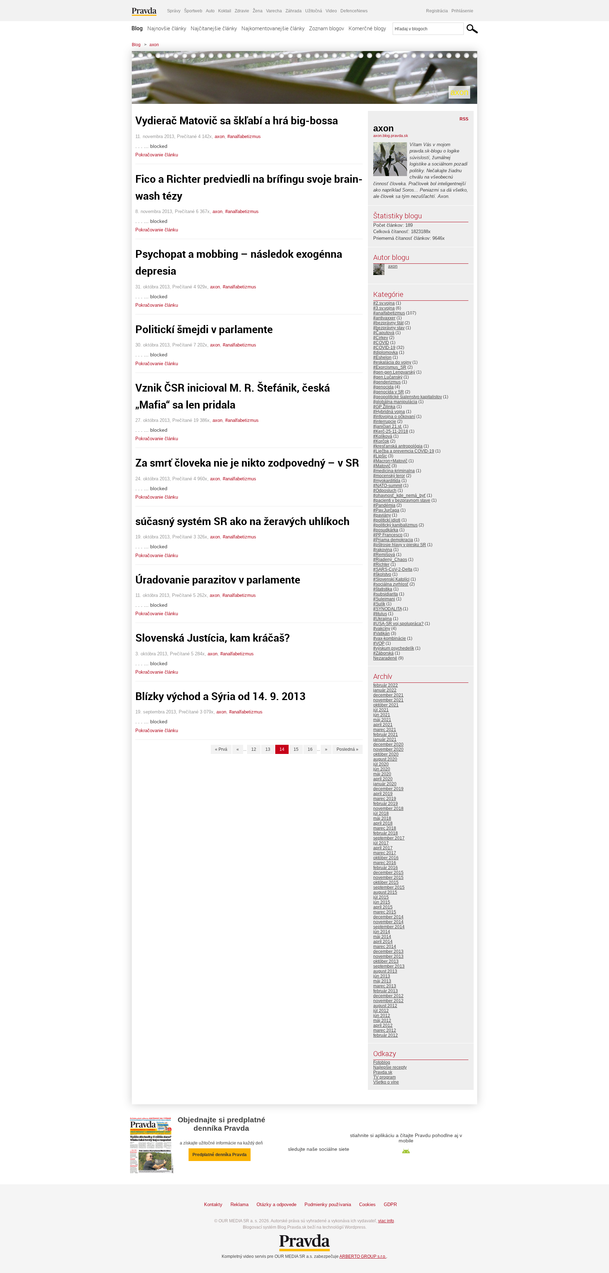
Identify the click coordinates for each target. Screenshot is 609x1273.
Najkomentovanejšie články (272, 28)
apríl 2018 (383, 823)
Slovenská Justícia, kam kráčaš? (212, 637)
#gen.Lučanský (387, 377)
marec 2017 (384, 852)
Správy (173, 10)
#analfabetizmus (244, 136)
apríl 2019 (383, 793)
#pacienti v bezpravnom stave (401, 500)
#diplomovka (385, 352)
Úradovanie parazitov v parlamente (217, 579)
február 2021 (385, 734)
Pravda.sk (382, 1072)
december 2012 (388, 995)
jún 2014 (381, 931)
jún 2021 (381, 714)
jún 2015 (381, 902)
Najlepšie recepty (390, 1067)
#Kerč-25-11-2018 (390, 431)
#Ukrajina (382, 618)
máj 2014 (382, 936)
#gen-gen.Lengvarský (394, 372)
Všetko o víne (386, 1082)
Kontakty (213, 1204)
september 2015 (389, 887)
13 (267, 749)
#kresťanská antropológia (398, 446)
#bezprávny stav (389, 327)
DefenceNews (354, 10)
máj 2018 (382, 818)
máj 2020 (382, 774)
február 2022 (385, 685)
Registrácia (437, 10)
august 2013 (385, 971)
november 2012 (388, 1000)
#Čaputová (383, 332)
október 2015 (386, 882)
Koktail (224, 10)
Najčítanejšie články (214, 28)
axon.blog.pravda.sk (390, 135)
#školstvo (382, 574)
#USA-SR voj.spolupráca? (398, 623)
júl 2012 (381, 1010)
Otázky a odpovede (276, 1204)
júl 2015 (381, 897)
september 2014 (389, 926)
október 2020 (386, 754)
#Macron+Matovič (390, 460)
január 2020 (384, 783)
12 (253, 749)
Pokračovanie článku (156, 154)
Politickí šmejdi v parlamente (204, 329)
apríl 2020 (383, 778)
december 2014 (388, 917)
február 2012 (385, 1035)
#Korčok (381, 441)
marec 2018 (384, 828)
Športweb (193, 10)
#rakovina (382, 549)
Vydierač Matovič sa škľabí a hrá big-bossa (236, 120)
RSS (464, 119)
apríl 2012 (383, 1025)
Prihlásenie (462, 10)
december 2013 (388, 951)
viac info (386, 1220)
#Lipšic (380, 456)
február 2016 (385, 867)
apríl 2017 (383, 847)
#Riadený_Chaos (390, 559)
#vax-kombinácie (389, 638)
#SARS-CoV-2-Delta (392, 569)
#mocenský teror (389, 475)
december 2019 (388, 788)
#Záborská (383, 653)
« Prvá (221, 749)
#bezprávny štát (388, 322)
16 (310, 749)
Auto (210, 10)
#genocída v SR (388, 391)
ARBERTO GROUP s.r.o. (362, 1256)
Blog (137, 28)
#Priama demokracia (393, 539)
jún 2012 (381, 1015)
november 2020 (388, 749)
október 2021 (386, 705)
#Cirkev (380, 337)
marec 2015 (384, 912)
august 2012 (385, 1005)
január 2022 (384, 690)
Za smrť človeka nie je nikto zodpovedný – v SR (247, 462)
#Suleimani (384, 599)
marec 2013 (384, 986)
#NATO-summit (387, 485)
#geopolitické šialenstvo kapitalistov (407, 396)
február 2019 (385, 803)
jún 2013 (381, 976)
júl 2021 (381, 709)
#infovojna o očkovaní (394, 416)
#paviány (382, 515)
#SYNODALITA (387, 608)
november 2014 (388, 921)
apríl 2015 (383, 907)
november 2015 (388, 877)
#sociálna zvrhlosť (390, 584)
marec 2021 (384, 729)
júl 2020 (381, 764)
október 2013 (386, 961)
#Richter (381, 564)
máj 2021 (382, 719)
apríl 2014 (383, 941)
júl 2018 (381, 813)
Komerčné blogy (367, 28)
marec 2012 (384, 1030)
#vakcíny (381, 628)
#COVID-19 (384, 347)
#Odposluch (384, 490)
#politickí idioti (386, 520)
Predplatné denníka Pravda (219, 1154)
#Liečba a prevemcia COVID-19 (403, 451)
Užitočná (313, 10)
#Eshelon (382, 357)
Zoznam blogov (326, 28)
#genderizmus (387, 382)
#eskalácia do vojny (392, 362)
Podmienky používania (327, 1204)
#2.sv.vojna (384, 303)
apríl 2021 (383, 724)
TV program (384, 1077)
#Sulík (379, 603)
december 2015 (388, 872)
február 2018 (385, 833)
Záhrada (293, 10)
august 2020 (385, 759)
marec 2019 (384, 798)
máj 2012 (382, 1020)
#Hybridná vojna (389, 411)
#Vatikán (381, 633)
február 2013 (385, 990)
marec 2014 (384, 946)
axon (154, 44)
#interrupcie (384, 421)
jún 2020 (381, 769)
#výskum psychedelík (393, 648)
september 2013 (389, 966)
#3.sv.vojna (384, 308)
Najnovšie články (166, 28)
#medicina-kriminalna (394, 470)
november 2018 (388, 808)
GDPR (390, 1204)
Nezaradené (385, 658)
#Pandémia (384, 505)
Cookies (367, 1204)
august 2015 (385, 892)
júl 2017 (381, 843)
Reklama (239, 1204)
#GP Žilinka (384, 406)
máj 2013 (382, 981)
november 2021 (388, 700)
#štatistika (382, 589)
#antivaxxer (384, 318)
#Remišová (384, 554)
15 (296, 749)
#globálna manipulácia (395, 401)
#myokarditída (386, 480)
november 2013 (388, 956)
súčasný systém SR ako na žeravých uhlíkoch (242, 521)
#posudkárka (385, 530)
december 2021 (388, 695)
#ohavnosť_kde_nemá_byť (399, 495)
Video (331, 10)
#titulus (380, 613)
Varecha (274, 10)
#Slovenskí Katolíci (391, 579)
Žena (258, 10)
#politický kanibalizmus (395, 525)
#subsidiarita (385, 594)
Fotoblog (381, 1062)
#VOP (379, 643)
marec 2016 (384, 862)
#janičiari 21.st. (387, 426)
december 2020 (388, 744)
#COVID (381, 342)
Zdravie (242, 10)
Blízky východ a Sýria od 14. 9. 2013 (220, 696)
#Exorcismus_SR (389, 367)
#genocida (383, 387)
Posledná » (347, 749)
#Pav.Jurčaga (386, 510)
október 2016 (386, 857)
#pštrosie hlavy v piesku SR (399, 544)
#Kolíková (382, 436)
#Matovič (381, 465)
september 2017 (389, 838)
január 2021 (384, 739)
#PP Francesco (387, 534)
